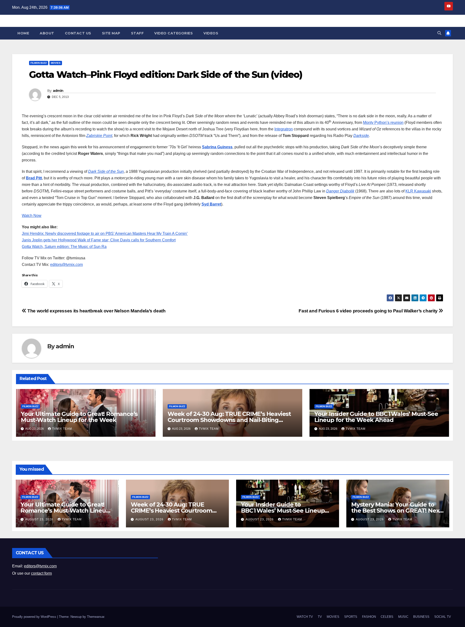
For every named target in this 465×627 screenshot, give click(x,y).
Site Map (111, 33)
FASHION (369, 617)
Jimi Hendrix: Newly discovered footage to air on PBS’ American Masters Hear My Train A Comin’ (105, 233)
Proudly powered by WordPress (34, 617)
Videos (210, 33)
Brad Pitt (34, 178)
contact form (41, 573)
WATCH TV (305, 617)
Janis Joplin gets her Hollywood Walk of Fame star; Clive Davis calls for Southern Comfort (99, 240)
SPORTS (350, 617)
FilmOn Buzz (39, 63)
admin (58, 90)
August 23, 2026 (39, 519)
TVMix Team (62, 428)
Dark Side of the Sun (106, 171)
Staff (137, 33)
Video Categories (173, 33)
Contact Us (78, 33)
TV (320, 617)
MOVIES (56, 63)
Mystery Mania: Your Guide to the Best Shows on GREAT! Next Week (396, 510)
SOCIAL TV (442, 617)
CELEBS (387, 617)
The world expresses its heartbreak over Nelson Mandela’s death (95, 310)
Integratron (283, 129)
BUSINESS (421, 617)
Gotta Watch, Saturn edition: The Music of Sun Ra (64, 247)
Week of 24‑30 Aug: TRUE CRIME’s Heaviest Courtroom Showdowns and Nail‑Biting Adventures (229, 419)
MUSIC (403, 617)
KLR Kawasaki (418, 191)
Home (23, 33)
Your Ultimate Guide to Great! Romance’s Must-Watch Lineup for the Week (79, 416)
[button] (439, 33)
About (47, 33)
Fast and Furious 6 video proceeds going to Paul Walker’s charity (369, 310)
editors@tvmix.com (66, 264)
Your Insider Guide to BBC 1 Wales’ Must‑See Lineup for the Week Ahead (376, 416)
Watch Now (31, 216)
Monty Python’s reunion (383, 122)
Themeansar (95, 617)
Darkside (361, 136)
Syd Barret (211, 204)
